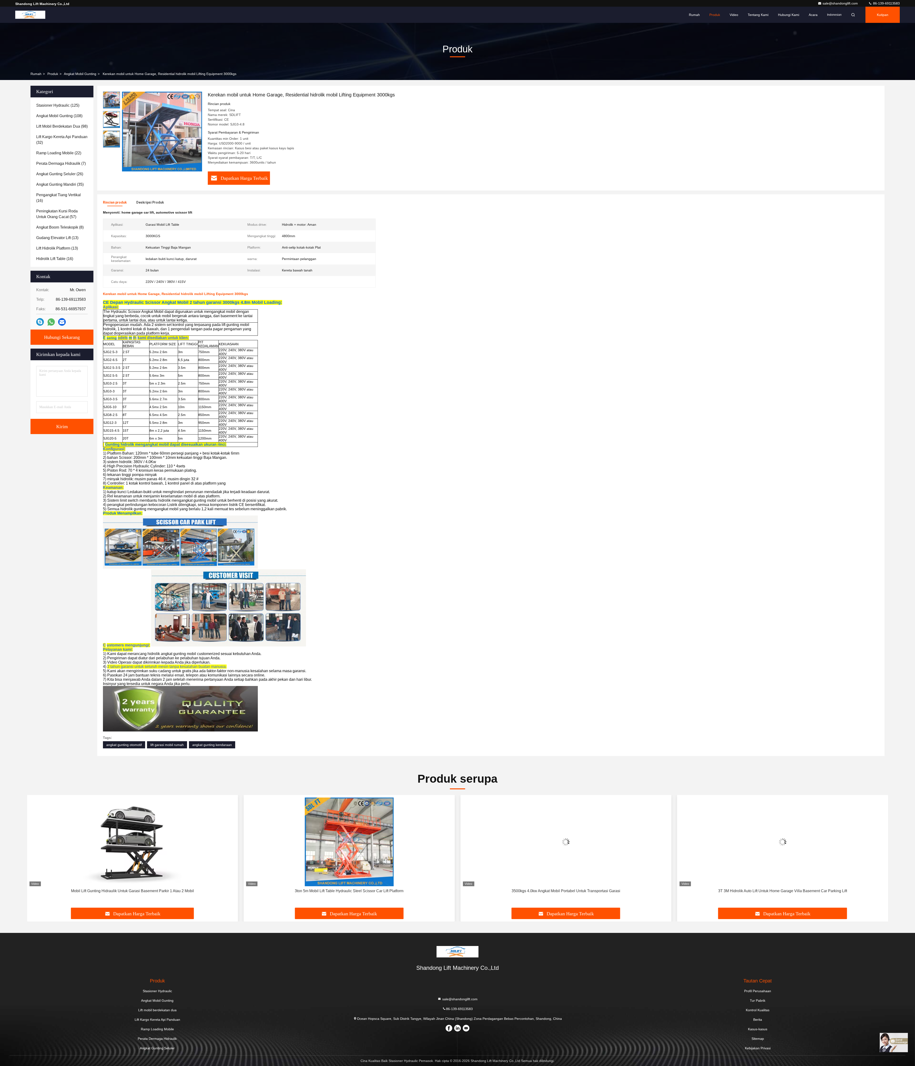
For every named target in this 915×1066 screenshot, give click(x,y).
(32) (61, 140)
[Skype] (40, 322)
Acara (813, 15)
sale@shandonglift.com (841, 3)
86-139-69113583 (886, 3)
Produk (714, 15)
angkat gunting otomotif (124, 745)
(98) (62, 126)
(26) (59, 174)
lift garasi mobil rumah (167, 745)
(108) (59, 116)
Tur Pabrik (757, 1000)
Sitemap (758, 1039)
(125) (57, 105)
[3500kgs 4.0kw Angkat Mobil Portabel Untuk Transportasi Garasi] (566, 841)
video (734, 15)
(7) (61, 163)
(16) (58, 198)
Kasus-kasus (757, 1029)
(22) (58, 153)
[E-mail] (62, 322)
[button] (35, 853)
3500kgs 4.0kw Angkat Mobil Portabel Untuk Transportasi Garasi (566, 891)
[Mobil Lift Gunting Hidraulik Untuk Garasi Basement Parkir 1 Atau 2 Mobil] (132, 841)
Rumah (694, 15)
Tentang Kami (758, 15)
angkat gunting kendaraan (212, 745)
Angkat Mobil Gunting (80, 74)
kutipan (882, 15)
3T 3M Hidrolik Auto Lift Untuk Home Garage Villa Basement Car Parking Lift (782, 891)
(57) (57, 214)
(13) (57, 238)
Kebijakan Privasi (758, 1048)
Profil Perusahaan (757, 991)
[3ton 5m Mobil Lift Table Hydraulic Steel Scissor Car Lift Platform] (349, 841)
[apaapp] (51, 322)
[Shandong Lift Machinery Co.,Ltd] (30, 14)
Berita (757, 1019)
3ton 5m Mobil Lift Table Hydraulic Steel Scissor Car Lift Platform (349, 891)
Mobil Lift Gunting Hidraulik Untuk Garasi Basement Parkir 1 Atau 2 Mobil (132, 891)
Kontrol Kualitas (757, 1010)
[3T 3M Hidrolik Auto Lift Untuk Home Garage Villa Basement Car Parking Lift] (783, 841)
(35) (60, 184)
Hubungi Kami (788, 15)
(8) (60, 227)
